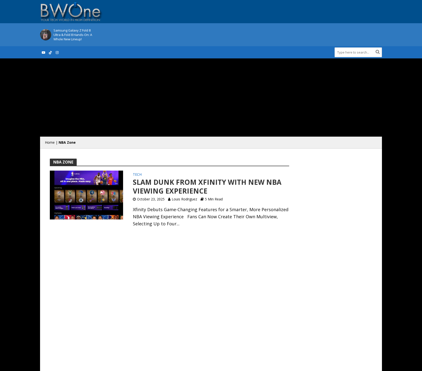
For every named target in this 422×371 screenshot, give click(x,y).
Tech (137, 175)
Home (50, 142)
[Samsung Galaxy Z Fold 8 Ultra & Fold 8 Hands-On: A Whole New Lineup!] (45, 34)
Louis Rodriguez (184, 199)
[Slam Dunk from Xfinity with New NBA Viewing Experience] (86, 194)
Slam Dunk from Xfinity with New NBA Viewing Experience (207, 186)
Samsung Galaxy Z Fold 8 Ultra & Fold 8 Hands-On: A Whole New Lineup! (72, 34)
